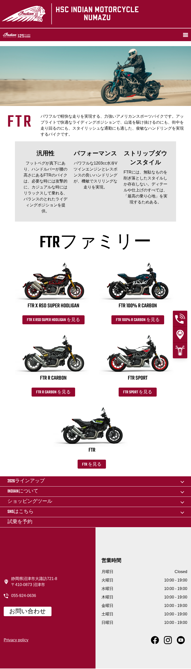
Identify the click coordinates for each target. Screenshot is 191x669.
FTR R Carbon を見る (53, 392)
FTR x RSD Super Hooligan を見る (53, 320)
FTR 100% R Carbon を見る (138, 320)
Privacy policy (16, 640)
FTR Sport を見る (137, 392)
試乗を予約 (19, 522)
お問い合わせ (27, 611)
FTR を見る (91, 464)
